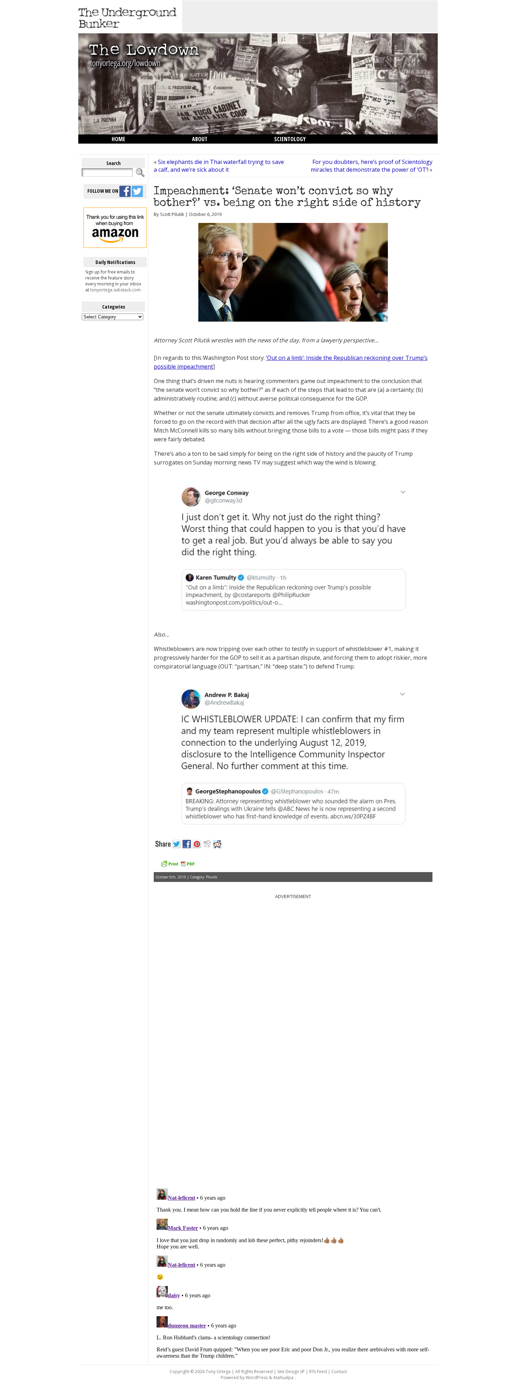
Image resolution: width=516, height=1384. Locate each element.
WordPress (257, 1377)
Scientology (290, 139)
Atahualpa (283, 1377)
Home (118, 139)
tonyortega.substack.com (115, 290)
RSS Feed (318, 1372)
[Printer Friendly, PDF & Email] (177, 866)
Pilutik (211, 877)
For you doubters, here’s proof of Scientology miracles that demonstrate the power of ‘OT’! (371, 165)
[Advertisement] (310, 16)
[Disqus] (293, 1093)
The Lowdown (129, 148)
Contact (339, 1372)
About (199, 139)
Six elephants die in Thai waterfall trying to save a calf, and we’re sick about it (219, 165)
